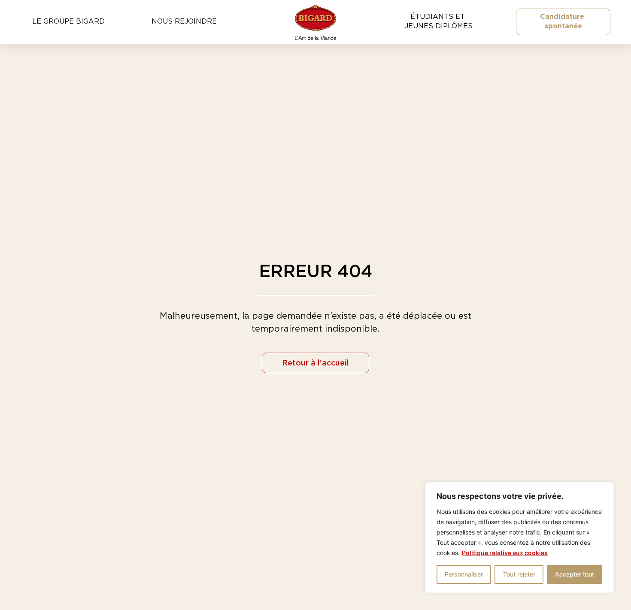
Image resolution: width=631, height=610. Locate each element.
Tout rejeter (519, 574)
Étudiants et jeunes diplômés (439, 21)
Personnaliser (464, 574)
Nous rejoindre (184, 21)
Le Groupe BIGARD (68, 21)
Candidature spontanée (563, 21)
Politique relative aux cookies (505, 552)
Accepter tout (574, 574)
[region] (519, 537)
